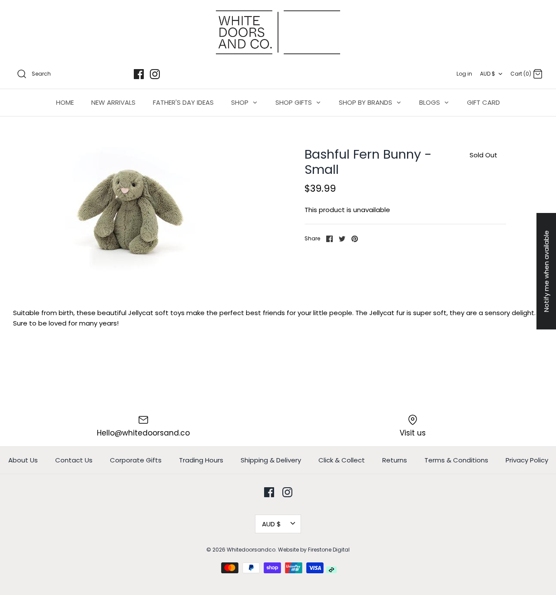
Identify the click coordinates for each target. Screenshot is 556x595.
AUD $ (487, 73)
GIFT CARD (483, 102)
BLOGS (430, 102)
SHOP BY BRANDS (366, 102)
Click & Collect (341, 460)
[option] (129, 212)
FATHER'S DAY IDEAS (183, 102)
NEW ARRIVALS (113, 102)
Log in (464, 73)
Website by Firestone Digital (314, 549)
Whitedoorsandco (251, 549)
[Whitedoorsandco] (278, 32)
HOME (65, 102)
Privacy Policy (527, 460)
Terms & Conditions (456, 460)
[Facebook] (139, 74)
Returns (394, 460)
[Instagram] (155, 74)
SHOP (240, 102)
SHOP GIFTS (294, 102)
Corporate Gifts (136, 460)
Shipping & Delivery (271, 460)
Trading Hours (201, 460)
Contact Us (74, 460)
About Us (23, 460)
